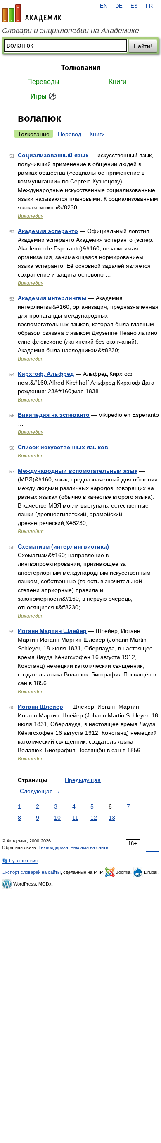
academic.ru (32, 13)
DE (119, 6)
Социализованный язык (53, 155)
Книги (117, 81)
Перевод (69, 134)
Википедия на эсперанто (54, 414)
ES (134, 6)
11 (75, 817)
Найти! (143, 46)
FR (149, 6)
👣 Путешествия (20, 860)
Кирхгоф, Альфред (46, 374)
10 (57, 817)
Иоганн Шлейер (40, 706)
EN (103, 6)
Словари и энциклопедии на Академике (70, 30)
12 (93, 817)
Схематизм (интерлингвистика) (63, 546)
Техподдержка (53, 847)
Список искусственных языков (63, 447)
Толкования (80, 67)
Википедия (30, 216)
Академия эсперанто (48, 231)
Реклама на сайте (89, 847)
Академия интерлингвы (52, 298)
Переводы (43, 81)
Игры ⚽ (44, 96)
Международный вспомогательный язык (77, 470)
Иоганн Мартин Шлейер (52, 631)
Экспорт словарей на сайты (31, 872)
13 (112, 817)
